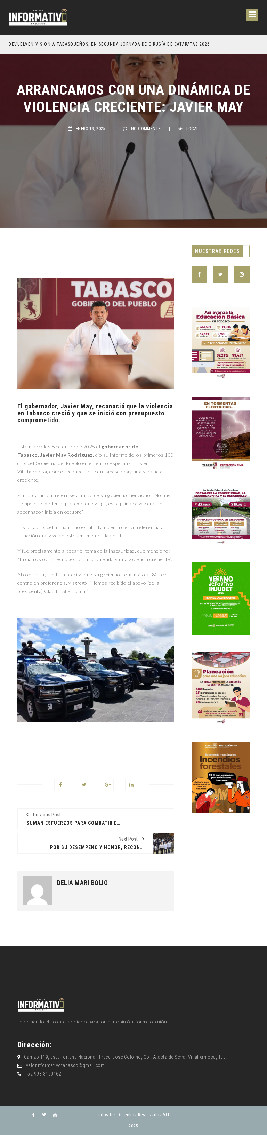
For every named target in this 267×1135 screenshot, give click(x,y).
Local (192, 128)
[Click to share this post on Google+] (108, 785)
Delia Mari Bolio (82, 883)
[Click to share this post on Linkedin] (131, 785)
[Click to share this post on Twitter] (84, 785)
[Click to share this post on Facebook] (60, 785)
